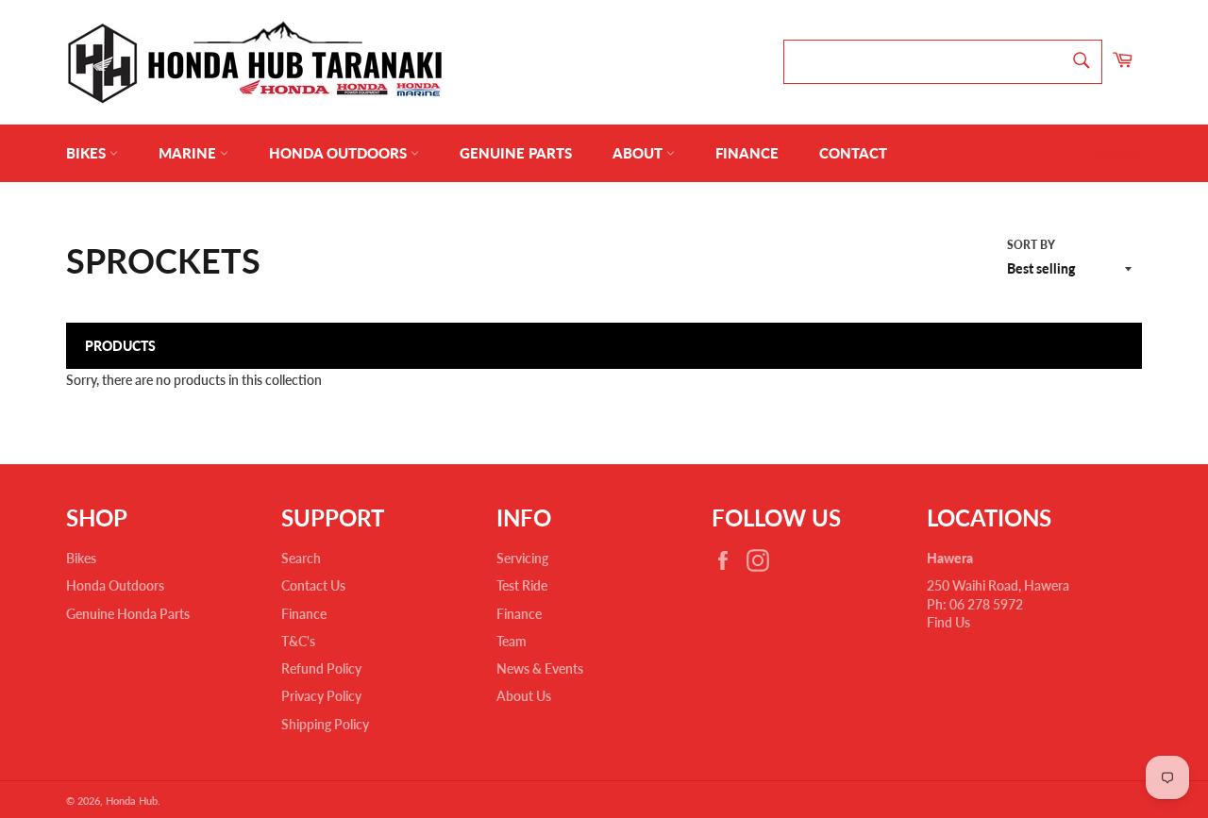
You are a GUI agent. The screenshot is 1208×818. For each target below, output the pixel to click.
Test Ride (521, 585)
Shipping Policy (325, 724)
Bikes (87, 152)
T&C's (298, 641)
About (639, 152)
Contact (853, 152)
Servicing (522, 558)
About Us (523, 696)
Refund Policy (321, 668)
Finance (747, 152)
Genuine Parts (516, 152)
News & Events (539, 668)
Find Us (948, 622)
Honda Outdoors (340, 152)
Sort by (1031, 245)
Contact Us (313, 585)
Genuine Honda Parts (128, 614)
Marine (189, 152)
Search (301, 558)
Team (511, 641)
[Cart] (1122, 62)
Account (1117, 153)
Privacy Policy (321, 696)
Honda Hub (132, 800)
